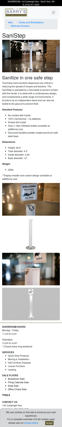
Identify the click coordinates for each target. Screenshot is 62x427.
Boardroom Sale (16, 378)
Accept (49, 423)
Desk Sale (13, 385)
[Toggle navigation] (53, 12)
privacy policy (31, 422)
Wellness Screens (20, 25)
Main (10, 22)
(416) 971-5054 (31, 4)
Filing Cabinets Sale (18, 382)
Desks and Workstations (31, 22)
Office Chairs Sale (17, 389)
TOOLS (6, 395)
